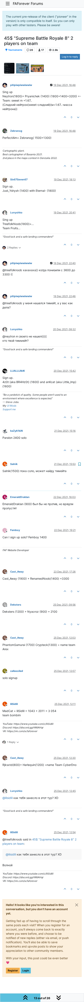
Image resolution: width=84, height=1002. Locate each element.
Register (13, 970)
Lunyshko (16, 212)
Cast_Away (17, 571)
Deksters (15, 604)
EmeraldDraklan (20, 497)
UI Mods (11, 405)
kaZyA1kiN (16, 430)
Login (25, 970)
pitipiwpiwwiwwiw (21, 85)
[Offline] (6, 85)
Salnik (14, 464)
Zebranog (16, 130)
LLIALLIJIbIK (17, 370)
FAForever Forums (28, 3)
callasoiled (16, 670)
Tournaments (15, 50)
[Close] (76, 904)
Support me (9, 409)
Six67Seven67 (19, 179)
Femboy (15, 530)
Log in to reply (70, 56)
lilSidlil (14, 703)
